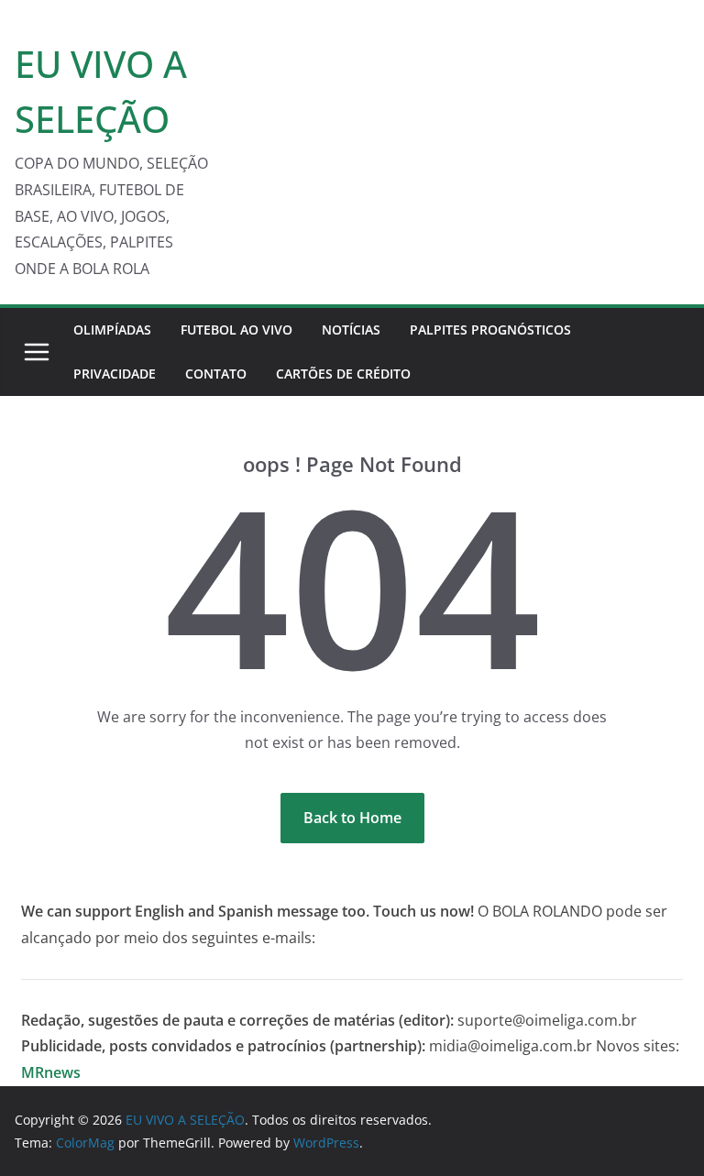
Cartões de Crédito (343, 373)
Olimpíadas (112, 329)
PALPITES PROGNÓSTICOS (490, 329)
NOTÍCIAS (351, 329)
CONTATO (216, 373)
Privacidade (114, 373)
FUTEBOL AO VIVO (236, 329)
